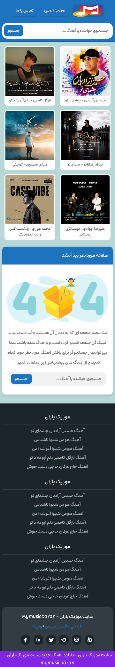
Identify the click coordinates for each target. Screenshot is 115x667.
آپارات (89, 640)
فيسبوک (25, 640)
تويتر (51, 640)
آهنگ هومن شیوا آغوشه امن (57, 448)
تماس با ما (25, 10)
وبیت (37, 626)
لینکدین (38, 640)
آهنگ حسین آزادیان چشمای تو (58, 430)
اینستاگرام (76, 640)
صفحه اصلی (54, 10)
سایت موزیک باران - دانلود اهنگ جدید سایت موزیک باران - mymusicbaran (58, 659)
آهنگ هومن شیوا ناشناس (57, 439)
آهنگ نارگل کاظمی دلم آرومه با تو (57, 457)
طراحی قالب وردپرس (64, 626)
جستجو (13, 30)
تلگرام (64, 640)
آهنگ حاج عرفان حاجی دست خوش (57, 466)
